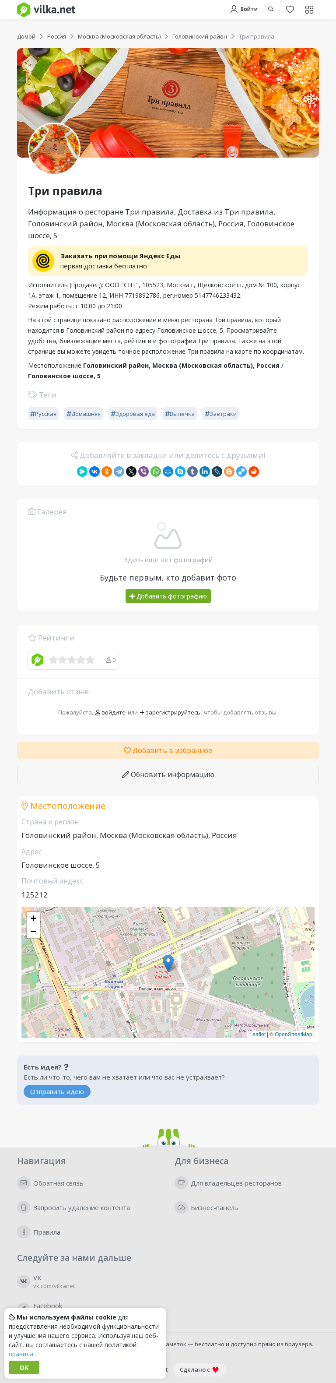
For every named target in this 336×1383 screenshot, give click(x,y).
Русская (45, 414)
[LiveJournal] (217, 471)
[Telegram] (119, 471)
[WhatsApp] (155, 471)
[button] (168, 963)
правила (21, 1354)
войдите (113, 712)
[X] (131, 471)
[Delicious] (241, 471)
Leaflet (257, 1034)
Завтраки (223, 414)
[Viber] (143, 471)
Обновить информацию (171, 774)
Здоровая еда (135, 414)
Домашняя (86, 414)
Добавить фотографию (171, 596)
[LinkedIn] (205, 471)
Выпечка (182, 414)
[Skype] (180, 471)
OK (24, 1367)
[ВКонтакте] (94, 471)
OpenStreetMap (293, 1034)
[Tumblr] (192, 471)
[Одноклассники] (107, 471)
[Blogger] (229, 471)
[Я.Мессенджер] (82, 471)
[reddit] (253, 471)
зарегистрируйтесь (172, 712)
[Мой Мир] (168, 471)
